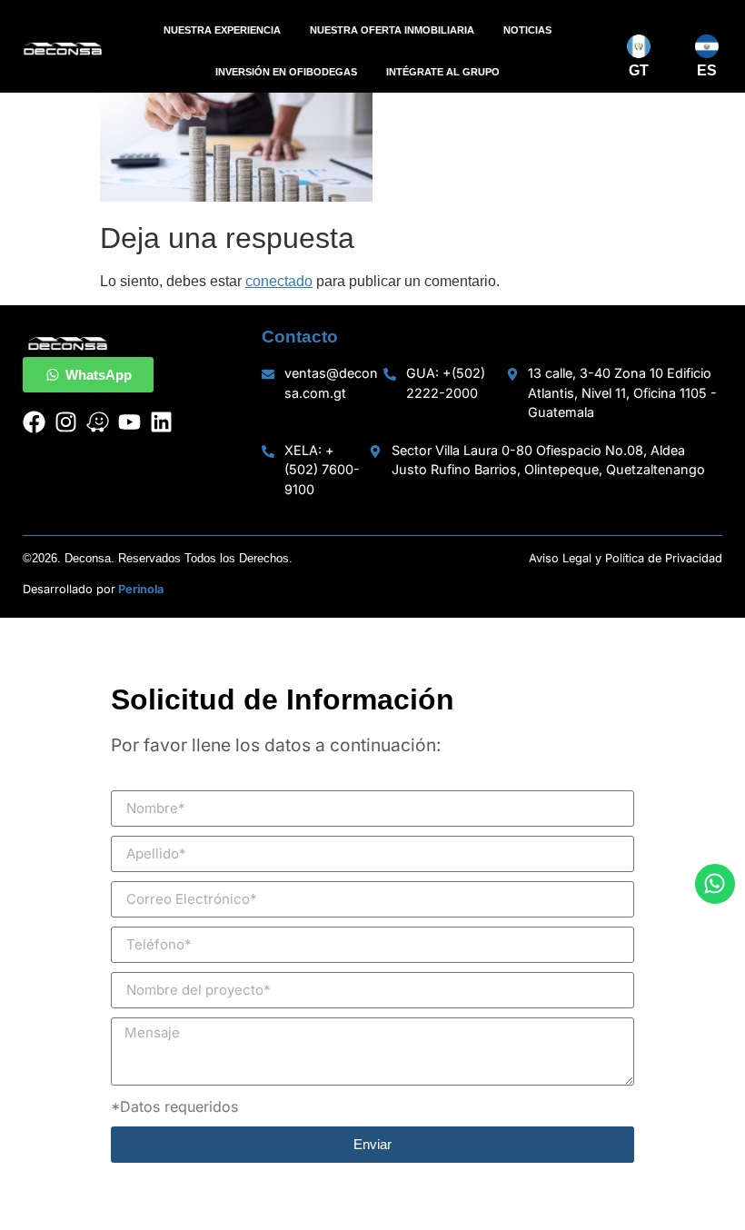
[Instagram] (66, 422)
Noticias (527, 30)
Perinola (141, 589)
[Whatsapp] (715, 884)
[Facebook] (34, 422)
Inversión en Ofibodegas (286, 71)
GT (639, 70)
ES (707, 70)
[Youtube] (129, 422)
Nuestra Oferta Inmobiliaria (392, 30)
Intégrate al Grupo (443, 71)
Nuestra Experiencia (222, 30)
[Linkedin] (161, 422)
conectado (279, 281)
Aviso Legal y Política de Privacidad (625, 558)
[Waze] (97, 422)
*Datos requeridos (174, 1106)
